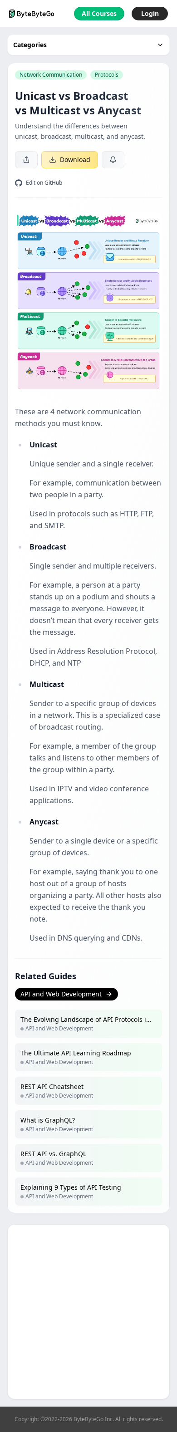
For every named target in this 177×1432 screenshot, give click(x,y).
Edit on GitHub (44, 182)
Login (150, 13)
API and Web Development (61, 994)
